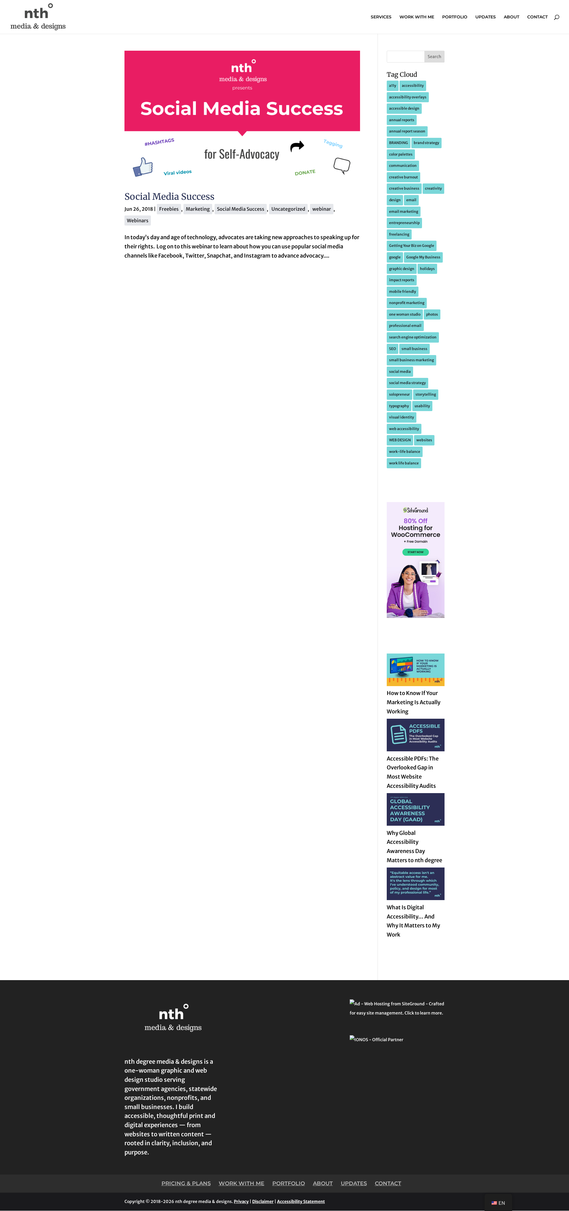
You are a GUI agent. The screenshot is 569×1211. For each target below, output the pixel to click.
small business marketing (411, 360)
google (395, 257)
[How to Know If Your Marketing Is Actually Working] (416, 671)
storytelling (425, 394)
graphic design (401, 268)
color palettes (401, 154)
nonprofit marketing (406, 303)
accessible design (404, 108)
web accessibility (404, 428)
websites (424, 440)
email (411, 200)
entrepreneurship (404, 223)
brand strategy (426, 142)
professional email (405, 325)
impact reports (401, 280)
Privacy (241, 1201)
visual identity (401, 417)
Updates (354, 1183)
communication (403, 165)
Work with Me (241, 1183)
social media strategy (407, 383)
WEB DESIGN (400, 440)
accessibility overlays (407, 97)
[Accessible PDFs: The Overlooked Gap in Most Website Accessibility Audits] (416, 736)
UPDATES (485, 17)
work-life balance (404, 451)
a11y (392, 85)
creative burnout (403, 177)
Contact (388, 1183)
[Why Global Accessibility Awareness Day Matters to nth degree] (416, 811)
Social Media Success (169, 196)
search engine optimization (413, 337)
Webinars (137, 220)
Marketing (198, 209)
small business (414, 348)
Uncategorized (288, 209)
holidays (427, 268)
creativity (433, 188)
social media (400, 371)
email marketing (403, 211)
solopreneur (399, 394)
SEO (392, 348)
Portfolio (288, 1183)
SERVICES (381, 17)
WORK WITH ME (416, 17)
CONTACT (537, 17)
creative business (404, 188)
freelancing (399, 234)
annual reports (401, 120)
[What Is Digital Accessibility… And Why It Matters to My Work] (416, 885)
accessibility (413, 85)
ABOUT (511, 17)
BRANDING (398, 142)
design (395, 200)
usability (422, 406)
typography (399, 406)
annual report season (407, 131)
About (323, 1183)
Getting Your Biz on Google (411, 245)
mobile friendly (402, 291)
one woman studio (405, 314)
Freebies (169, 209)
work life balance (404, 463)
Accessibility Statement (301, 1201)
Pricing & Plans (186, 1183)
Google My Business (423, 257)
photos (432, 314)
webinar (321, 209)
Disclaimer (263, 1201)
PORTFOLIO (454, 17)
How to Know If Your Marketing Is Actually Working (413, 702)
